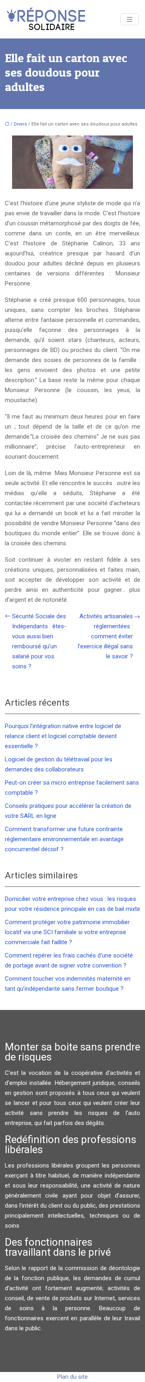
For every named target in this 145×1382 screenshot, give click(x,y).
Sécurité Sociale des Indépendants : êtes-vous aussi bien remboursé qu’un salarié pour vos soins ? (39, 641)
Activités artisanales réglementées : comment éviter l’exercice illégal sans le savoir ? (105, 636)
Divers (20, 124)
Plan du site (72, 1376)
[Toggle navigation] (129, 19)
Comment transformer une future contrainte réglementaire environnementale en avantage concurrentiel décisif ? (64, 839)
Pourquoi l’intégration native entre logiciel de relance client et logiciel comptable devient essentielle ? (63, 736)
